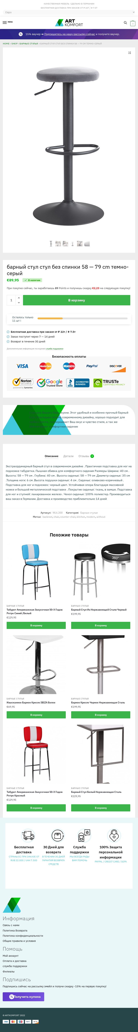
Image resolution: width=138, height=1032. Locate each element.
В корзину (76, 300)
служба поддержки (54, 348)
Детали (68, 456)
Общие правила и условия (19, 941)
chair (56, 516)
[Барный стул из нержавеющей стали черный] (100, 571)
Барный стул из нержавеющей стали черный (98, 609)
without (100, 516)
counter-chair (67, 516)
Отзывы (84, 456)
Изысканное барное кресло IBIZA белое (31, 702)
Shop (14, 43)
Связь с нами (11, 925)
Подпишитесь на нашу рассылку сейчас (69, 34)
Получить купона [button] (27, 997)
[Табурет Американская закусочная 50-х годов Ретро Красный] (36, 754)
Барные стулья (29, 43)
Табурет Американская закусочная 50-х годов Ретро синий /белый (35, 611)
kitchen (81, 516)
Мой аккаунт (11, 955)
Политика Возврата (15, 930)
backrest (47, 516)
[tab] (51, 453)
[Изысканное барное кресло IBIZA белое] (36, 664)
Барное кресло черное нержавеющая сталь (98, 702)
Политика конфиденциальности (23, 935)
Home (6, 43)
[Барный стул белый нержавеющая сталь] (100, 754)
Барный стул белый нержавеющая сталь (96, 792)
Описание (51, 456)
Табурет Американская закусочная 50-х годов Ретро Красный (35, 793)
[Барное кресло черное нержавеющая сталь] (100, 664)
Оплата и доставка (14, 961)
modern (90, 516)
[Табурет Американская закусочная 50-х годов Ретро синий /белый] (36, 571)
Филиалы (9, 971)
